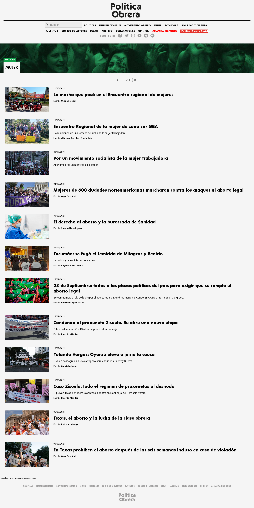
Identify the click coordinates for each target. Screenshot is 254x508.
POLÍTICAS (90, 25)
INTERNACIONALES (110, 25)
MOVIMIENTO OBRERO (137, 25)
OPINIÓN (143, 31)
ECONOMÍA (171, 25)
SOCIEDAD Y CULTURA (194, 25)
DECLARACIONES (125, 31)
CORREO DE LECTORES (74, 31)
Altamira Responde (221, 486)
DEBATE (94, 31)
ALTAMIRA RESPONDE (164, 31)
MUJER (158, 25)
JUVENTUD (52, 31)
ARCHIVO (107, 31)
